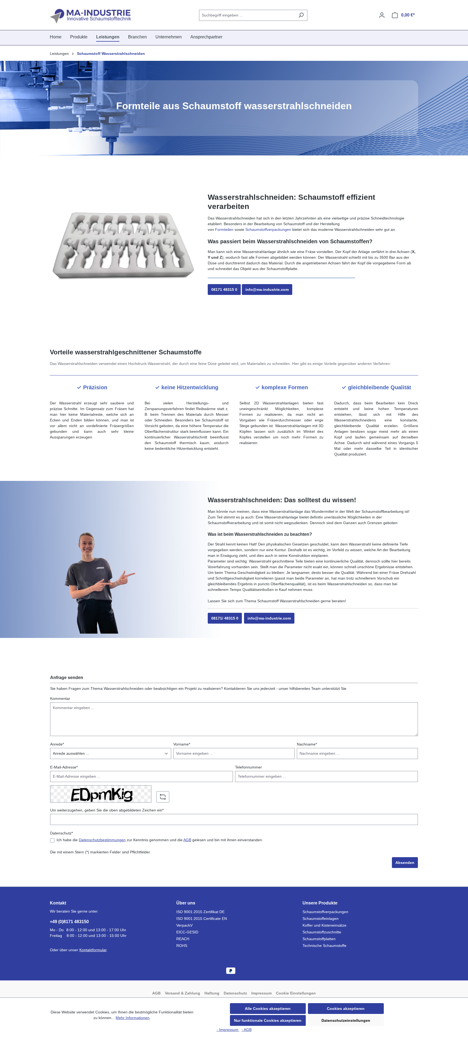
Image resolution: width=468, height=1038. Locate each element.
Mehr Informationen (133, 1018)
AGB (187, 840)
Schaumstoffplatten (319, 939)
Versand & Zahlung (182, 993)
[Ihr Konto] (381, 15)
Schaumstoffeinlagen (321, 918)
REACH (182, 939)
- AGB (247, 1029)
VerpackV (184, 925)
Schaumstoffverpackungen (268, 229)
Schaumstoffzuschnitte (322, 932)
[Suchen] (301, 15)
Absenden (404, 862)
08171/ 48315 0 (224, 618)
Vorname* (181, 744)
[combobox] (247, 15)
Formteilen (224, 229)
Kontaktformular (92, 950)
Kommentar (60, 698)
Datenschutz (235, 993)
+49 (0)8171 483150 (69, 921)
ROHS (181, 945)
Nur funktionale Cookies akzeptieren (267, 1020)
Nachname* (307, 744)
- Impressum (228, 1029)
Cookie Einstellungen (296, 993)
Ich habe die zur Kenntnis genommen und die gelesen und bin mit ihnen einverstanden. (160, 840)
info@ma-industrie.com (267, 289)
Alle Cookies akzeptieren (268, 1008)
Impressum (261, 993)
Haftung (211, 993)
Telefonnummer (248, 767)
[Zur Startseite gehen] (90, 16)
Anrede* (57, 744)
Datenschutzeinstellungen (345, 1020)
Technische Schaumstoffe (324, 945)
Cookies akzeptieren (346, 1008)
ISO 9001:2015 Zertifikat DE (200, 912)
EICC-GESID (187, 932)
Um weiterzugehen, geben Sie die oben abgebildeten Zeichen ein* (107, 810)
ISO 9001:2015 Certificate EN (201, 918)
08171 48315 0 (224, 289)
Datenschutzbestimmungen (102, 840)
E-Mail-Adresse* (64, 767)
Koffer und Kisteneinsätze (324, 925)
